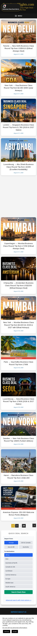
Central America (11, 575)
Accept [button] (15, 631)
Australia (26, 547)
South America (10, 587)
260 (24, 526)
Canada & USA (10, 567)
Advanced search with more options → (18, 600)
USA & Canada (25, 543)
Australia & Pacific (11, 563)
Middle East (9, 583)
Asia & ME (11, 547)
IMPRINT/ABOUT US (18, 612)
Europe (11, 543)
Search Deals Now (18, 592)
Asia (7, 559)
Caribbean (9, 571)
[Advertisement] (18, 196)
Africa (7, 555)
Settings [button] (6, 631)
